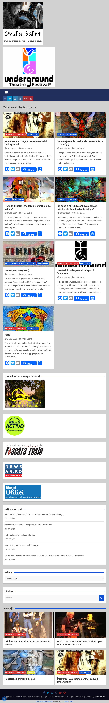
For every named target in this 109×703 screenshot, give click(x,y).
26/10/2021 (12, 148)
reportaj (31, 672)
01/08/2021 (65, 213)
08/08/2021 (12, 213)
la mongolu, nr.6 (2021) (17, 270)
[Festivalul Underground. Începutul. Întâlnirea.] (80, 254)
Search (101, 598)
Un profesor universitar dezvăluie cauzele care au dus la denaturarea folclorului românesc (44, 555)
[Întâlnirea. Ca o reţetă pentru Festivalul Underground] (28, 125)
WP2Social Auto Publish (44, 701)
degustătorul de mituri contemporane (20, 264)
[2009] (28, 319)
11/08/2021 (65, 148)
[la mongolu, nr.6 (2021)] (28, 254)
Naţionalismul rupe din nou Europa (20, 535)
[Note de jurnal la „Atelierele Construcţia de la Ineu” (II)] (80, 125)
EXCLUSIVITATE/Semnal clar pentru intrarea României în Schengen (34, 514)
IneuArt (61, 135)
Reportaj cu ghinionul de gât (20, 678)
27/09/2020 (12, 339)
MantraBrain (100, 696)
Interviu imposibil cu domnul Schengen (22, 545)
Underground (33, 135)
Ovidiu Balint (26, 148)
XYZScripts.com (67, 701)
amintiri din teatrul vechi (15, 135)
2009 (7, 335)
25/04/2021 (65, 277)
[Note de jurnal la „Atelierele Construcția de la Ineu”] (28, 189)
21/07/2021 (12, 274)
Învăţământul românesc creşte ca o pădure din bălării (28, 525)
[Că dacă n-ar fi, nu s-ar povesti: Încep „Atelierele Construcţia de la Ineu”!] (80, 189)
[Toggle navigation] (6, 92)
